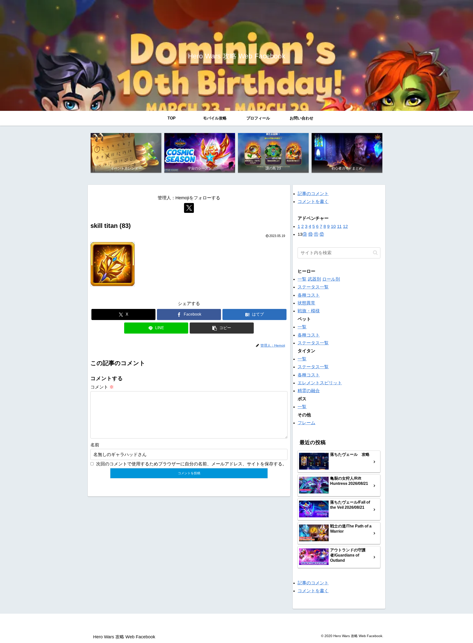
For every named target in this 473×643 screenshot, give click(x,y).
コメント (102, 387)
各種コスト (309, 295)
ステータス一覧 (313, 287)
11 (339, 226)
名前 (94, 444)
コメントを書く (313, 201)
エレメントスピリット (320, 382)
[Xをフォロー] (189, 208)
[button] (222, 328)
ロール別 (331, 279)
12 (345, 226)
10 (333, 226)
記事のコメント (313, 193)
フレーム (306, 422)
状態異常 (306, 303)
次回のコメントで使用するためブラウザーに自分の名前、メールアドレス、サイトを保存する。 (191, 463)
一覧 (302, 279)
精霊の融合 (309, 390)
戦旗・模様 (309, 310)
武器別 (314, 279)
